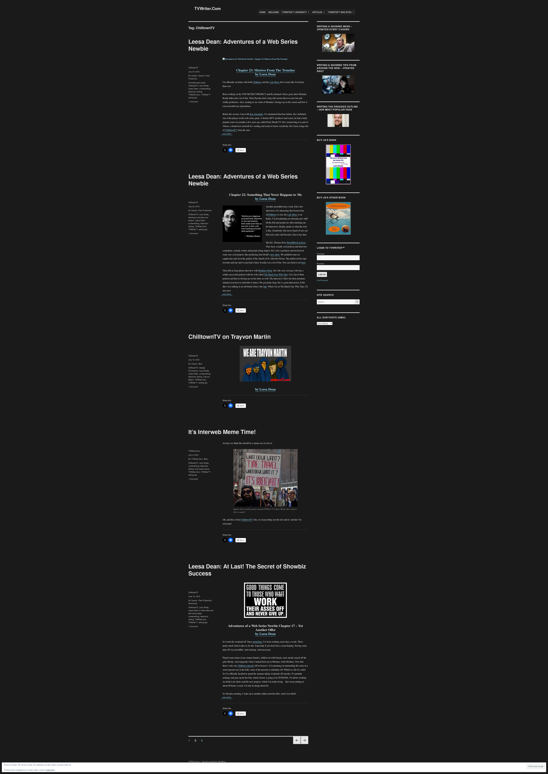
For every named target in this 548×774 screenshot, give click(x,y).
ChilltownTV (230, 129)
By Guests (192, 75)
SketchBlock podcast (296, 242)
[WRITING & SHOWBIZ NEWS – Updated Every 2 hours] (338, 43)
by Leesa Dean (265, 74)
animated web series (196, 82)
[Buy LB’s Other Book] (338, 218)
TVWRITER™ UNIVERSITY (294, 12)
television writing (195, 91)
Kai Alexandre (256, 113)
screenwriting (204, 88)
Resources (192, 603)
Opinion (201, 75)
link (265, 286)
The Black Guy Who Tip (275, 274)
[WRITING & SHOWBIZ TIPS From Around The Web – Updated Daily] (338, 85)
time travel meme (202, 469)
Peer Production (205, 210)
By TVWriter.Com (195, 459)
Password (320, 263)
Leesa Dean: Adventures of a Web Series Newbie (243, 44)
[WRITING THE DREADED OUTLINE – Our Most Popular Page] (338, 120)
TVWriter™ (205, 94)
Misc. (200, 363)
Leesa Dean (193, 88)
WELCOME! (273, 12)
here (303, 262)
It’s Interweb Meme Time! (222, 432)
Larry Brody (203, 85)
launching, (257, 641)
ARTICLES (317, 12)
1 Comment (193, 101)
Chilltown (257, 82)
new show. (275, 254)
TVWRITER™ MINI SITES (339, 12)
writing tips (192, 97)
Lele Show (275, 82)
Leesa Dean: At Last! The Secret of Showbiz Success (247, 569)
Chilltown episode (246, 665)
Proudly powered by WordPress (214, 761)
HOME (262, 12)
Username (320, 253)
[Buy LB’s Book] (338, 164)
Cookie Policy (50, 770)
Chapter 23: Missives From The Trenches (265, 70)
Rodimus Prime (265, 270)
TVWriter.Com (207, 8)
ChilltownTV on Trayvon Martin (229, 336)
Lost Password (322, 280)
